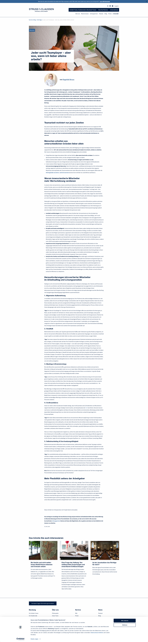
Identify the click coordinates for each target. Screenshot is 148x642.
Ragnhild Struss (68, 80)
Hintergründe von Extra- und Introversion (57, 172)
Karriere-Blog (32, 20)
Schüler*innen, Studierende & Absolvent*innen (83, 10)
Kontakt (116, 13)
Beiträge (39, 20)
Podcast (101, 13)
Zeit (86, 408)
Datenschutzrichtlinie (97, 632)
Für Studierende (33, 615)
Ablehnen (124, 625)
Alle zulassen (124, 620)
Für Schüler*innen (33, 613)
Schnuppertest (94, 13)
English (116, 6)
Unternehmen (114, 10)
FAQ (76, 613)
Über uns (77, 13)
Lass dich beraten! (105, 1)
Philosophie (55, 613)
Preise (110, 13)
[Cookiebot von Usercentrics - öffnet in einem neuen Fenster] (20, 639)
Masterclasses (85, 13)
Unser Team (55, 615)
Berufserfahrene (103, 10)
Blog (106, 13)
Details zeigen (34, 639)
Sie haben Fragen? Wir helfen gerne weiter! (42, 603)
